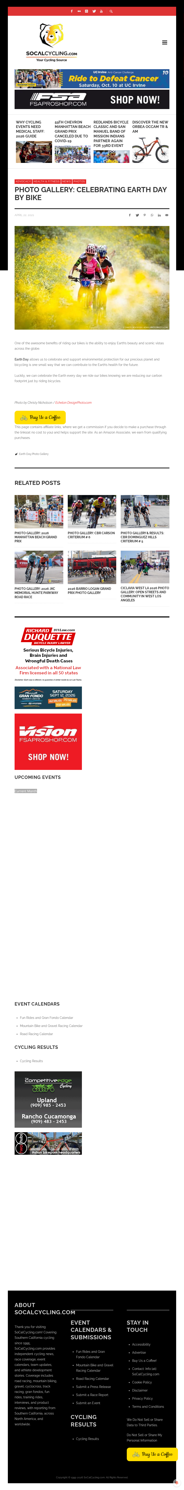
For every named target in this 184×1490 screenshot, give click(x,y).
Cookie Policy (142, 1382)
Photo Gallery (40, 454)
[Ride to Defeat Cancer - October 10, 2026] (92, 78)
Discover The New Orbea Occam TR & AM (150, 127)
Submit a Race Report (92, 1395)
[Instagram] (86, 11)
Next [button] (172, 143)
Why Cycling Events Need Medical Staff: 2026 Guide (30, 129)
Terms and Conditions (148, 1406)
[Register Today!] (48, 697)
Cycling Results (31, 1061)
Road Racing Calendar (36, 1034)
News (66, 181)
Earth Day (25, 454)
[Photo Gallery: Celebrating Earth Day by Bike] (92, 278)
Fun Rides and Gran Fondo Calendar (46, 1018)
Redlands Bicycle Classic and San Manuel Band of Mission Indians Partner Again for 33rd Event (111, 134)
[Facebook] (71, 11)
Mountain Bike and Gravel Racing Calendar (51, 1026)
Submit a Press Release (93, 1387)
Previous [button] (11, 143)
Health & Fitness (47, 181)
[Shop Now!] (48, 741)
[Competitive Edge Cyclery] (48, 1099)
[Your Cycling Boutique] (48, 1143)
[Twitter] (94, 11)
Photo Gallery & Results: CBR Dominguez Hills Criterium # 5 (142, 537)
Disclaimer (140, 1390)
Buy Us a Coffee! (144, 1360)
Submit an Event (88, 1403)
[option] (34, 141)
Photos (79, 181)
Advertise (139, 1352)
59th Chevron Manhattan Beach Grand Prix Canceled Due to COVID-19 (73, 131)
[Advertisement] (48, 1187)
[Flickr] (79, 11)
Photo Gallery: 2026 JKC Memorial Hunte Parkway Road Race (36, 593)
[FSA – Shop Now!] (92, 99)
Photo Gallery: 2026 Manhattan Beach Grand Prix (36, 537)
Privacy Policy (142, 1398)
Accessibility (141, 1344)
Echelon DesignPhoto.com (73, 402)
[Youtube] (101, 11)
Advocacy (23, 181)
